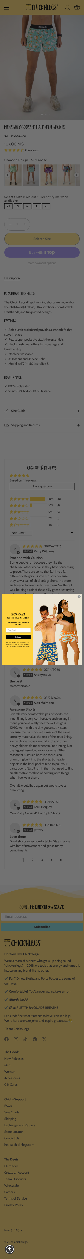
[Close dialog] (79, 596)
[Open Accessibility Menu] (10, 1249)
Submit (18, 637)
